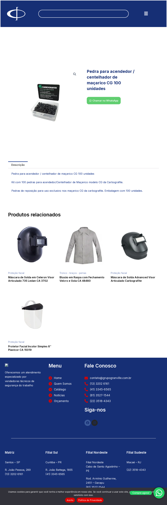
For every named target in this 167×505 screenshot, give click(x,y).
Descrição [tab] (18, 164)
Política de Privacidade (90, 500)
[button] (146, 13)
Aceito (70, 500)
